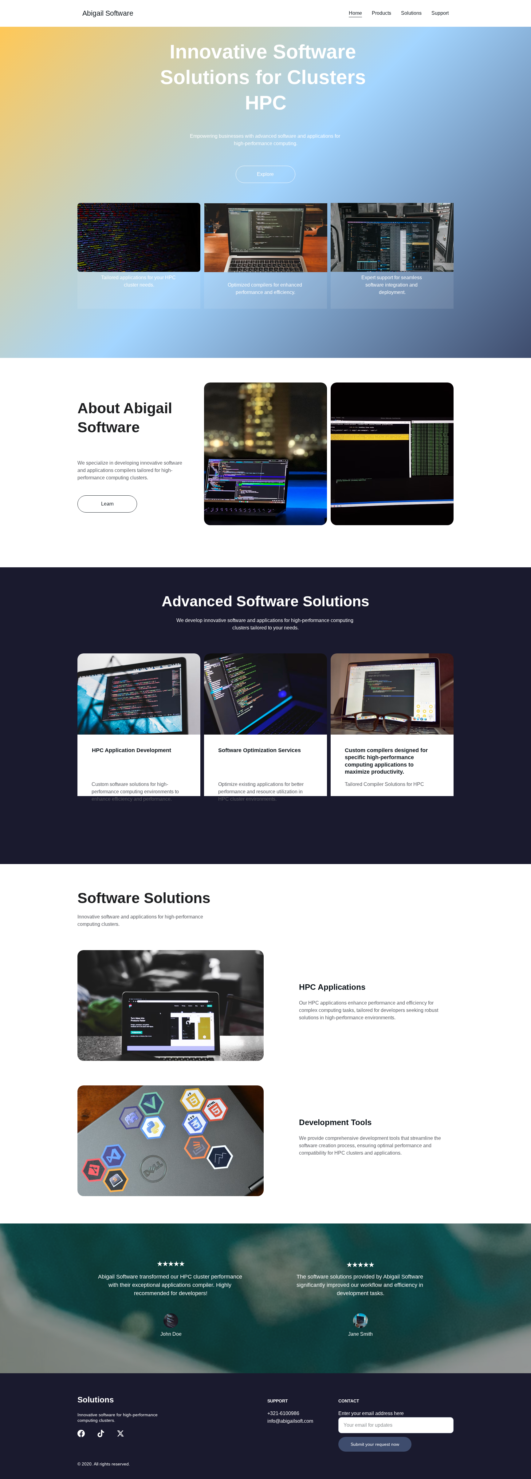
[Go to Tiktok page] (100, 1433)
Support (440, 13)
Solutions (411, 13)
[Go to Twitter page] (120, 1433)
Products (381, 13)
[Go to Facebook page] (81, 1433)
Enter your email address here (371, 1413)
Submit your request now (375, 1444)
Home (355, 13)
